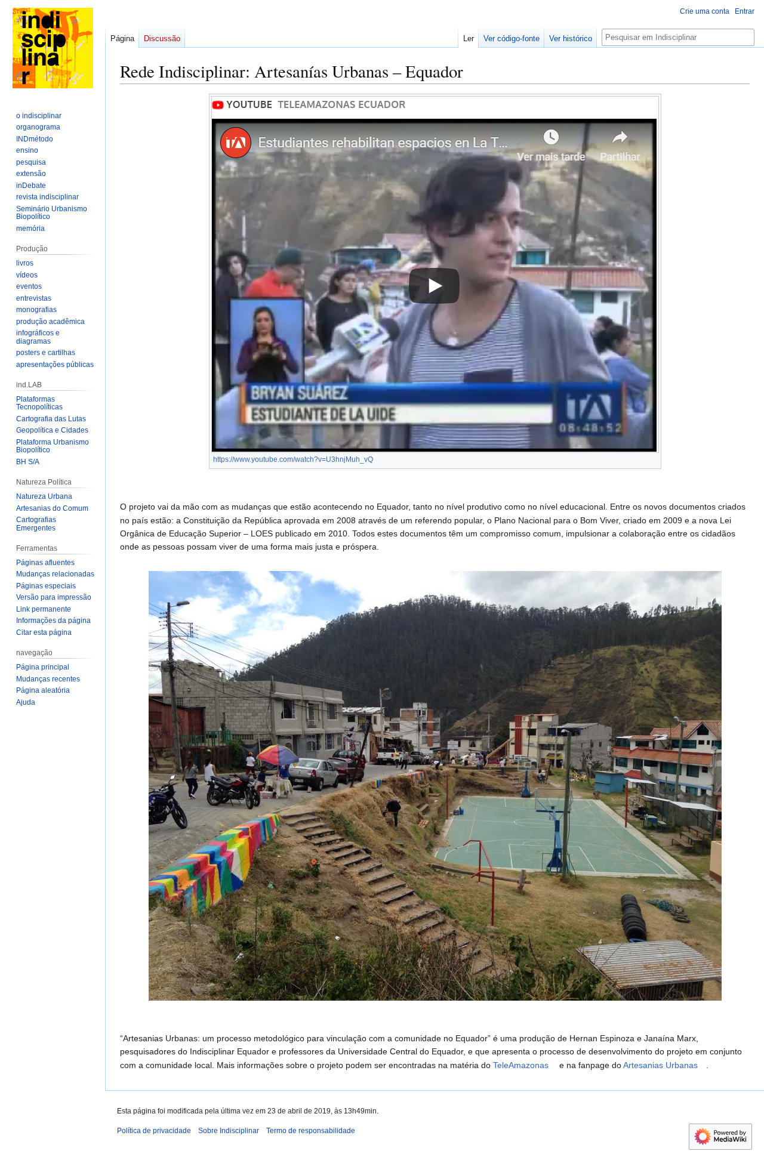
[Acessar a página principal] (52, 47)
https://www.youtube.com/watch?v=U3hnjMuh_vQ (293, 459)
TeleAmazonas (521, 1065)
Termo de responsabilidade (310, 1131)
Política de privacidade (154, 1131)
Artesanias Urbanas (660, 1065)
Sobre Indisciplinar (228, 1131)
